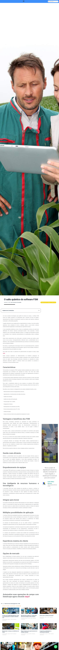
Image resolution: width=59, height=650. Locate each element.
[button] (24, 1)
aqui (27, 596)
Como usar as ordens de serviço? (46, 615)
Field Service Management (11, 603)
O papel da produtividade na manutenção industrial (45, 632)
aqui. (4, 353)
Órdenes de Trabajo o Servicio (48, 302)
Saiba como (49, 448)
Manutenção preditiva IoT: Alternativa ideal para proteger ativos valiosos (29, 616)
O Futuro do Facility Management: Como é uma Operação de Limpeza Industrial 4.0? (10, 616)
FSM (19, 603)
